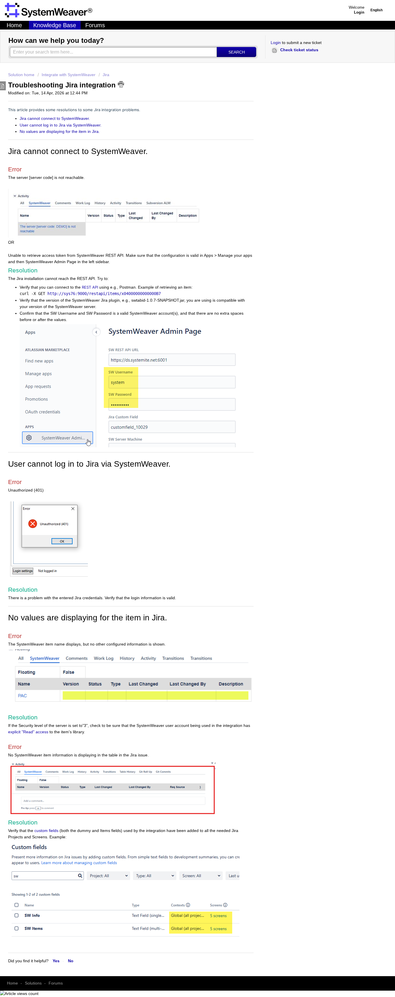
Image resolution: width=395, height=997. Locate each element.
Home (14, 25)
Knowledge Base (54, 25)
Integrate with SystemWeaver (68, 74)
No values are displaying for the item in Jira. (60, 131)
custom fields (46, 830)
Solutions (33, 983)
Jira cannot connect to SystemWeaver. (55, 118)
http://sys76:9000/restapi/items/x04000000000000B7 (104, 293)
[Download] (120, 455)
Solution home (22, 74)
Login (276, 42)
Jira (106, 74)
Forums (95, 25)
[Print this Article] (121, 84)
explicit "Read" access (28, 732)
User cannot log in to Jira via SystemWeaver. (60, 125)
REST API (90, 287)
